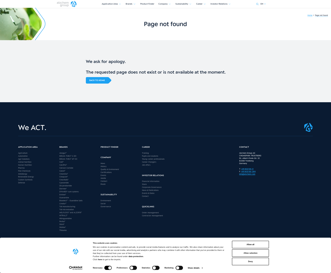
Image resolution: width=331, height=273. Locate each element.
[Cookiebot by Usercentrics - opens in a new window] (75, 268)
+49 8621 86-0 (247, 169)
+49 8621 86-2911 (248, 171)
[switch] (133, 268)
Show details (194, 268)
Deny (250, 261)
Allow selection (250, 253)
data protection (136, 256)
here (100, 259)
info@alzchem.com (247, 174)
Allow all (250, 244)
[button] (263, 3)
